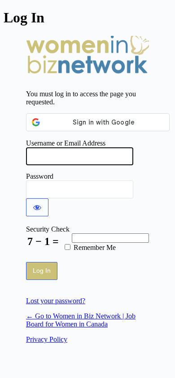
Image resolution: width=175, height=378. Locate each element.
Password (39, 176)
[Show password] (37, 207)
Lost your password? (55, 301)
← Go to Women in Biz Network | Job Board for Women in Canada (81, 320)
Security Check (48, 229)
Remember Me (95, 247)
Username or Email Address (65, 143)
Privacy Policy (46, 339)
